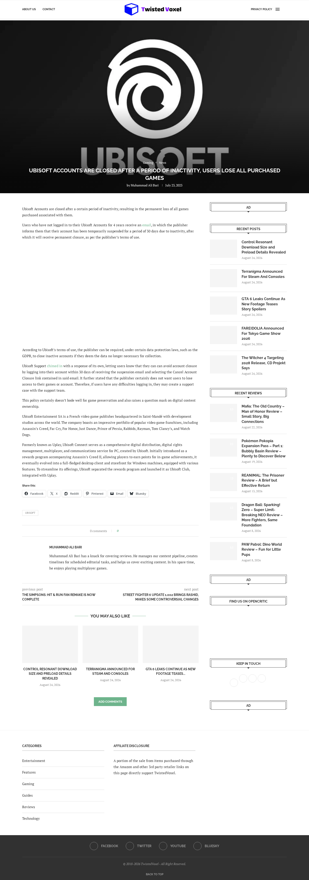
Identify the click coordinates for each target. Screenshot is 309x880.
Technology (31, 818)
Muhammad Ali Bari (145, 185)
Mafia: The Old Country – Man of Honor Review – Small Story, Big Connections (263, 414)
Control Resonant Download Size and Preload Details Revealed (50, 673)
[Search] (284, 9)
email (146, 225)
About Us (29, 9)
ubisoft (30, 512)
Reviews (28, 807)
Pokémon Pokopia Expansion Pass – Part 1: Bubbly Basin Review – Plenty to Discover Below (263, 448)
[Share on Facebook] (123, 531)
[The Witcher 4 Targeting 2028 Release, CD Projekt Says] (223, 364)
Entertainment (33, 760)
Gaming (28, 783)
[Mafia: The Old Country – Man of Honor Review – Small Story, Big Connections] (223, 413)
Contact (49, 9)
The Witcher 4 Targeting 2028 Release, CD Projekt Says (263, 363)
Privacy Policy (261, 9)
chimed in (54, 366)
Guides (27, 795)
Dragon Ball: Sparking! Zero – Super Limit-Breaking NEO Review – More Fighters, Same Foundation (262, 515)
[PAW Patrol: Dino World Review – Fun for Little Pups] (223, 551)
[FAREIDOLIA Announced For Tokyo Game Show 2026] (223, 335)
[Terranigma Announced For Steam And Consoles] (110, 644)
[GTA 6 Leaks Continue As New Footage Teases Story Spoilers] (171, 644)
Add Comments (110, 701)
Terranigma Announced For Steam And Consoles (263, 274)
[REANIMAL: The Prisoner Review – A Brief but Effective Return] (223, 482)
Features (29, 772)
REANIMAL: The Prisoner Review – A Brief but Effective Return (263, 480)
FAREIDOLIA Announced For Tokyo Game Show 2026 (263, 333)
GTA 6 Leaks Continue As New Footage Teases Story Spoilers (263, 304)
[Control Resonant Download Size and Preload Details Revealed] (50, 644)
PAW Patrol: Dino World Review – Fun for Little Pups (262, 549)
